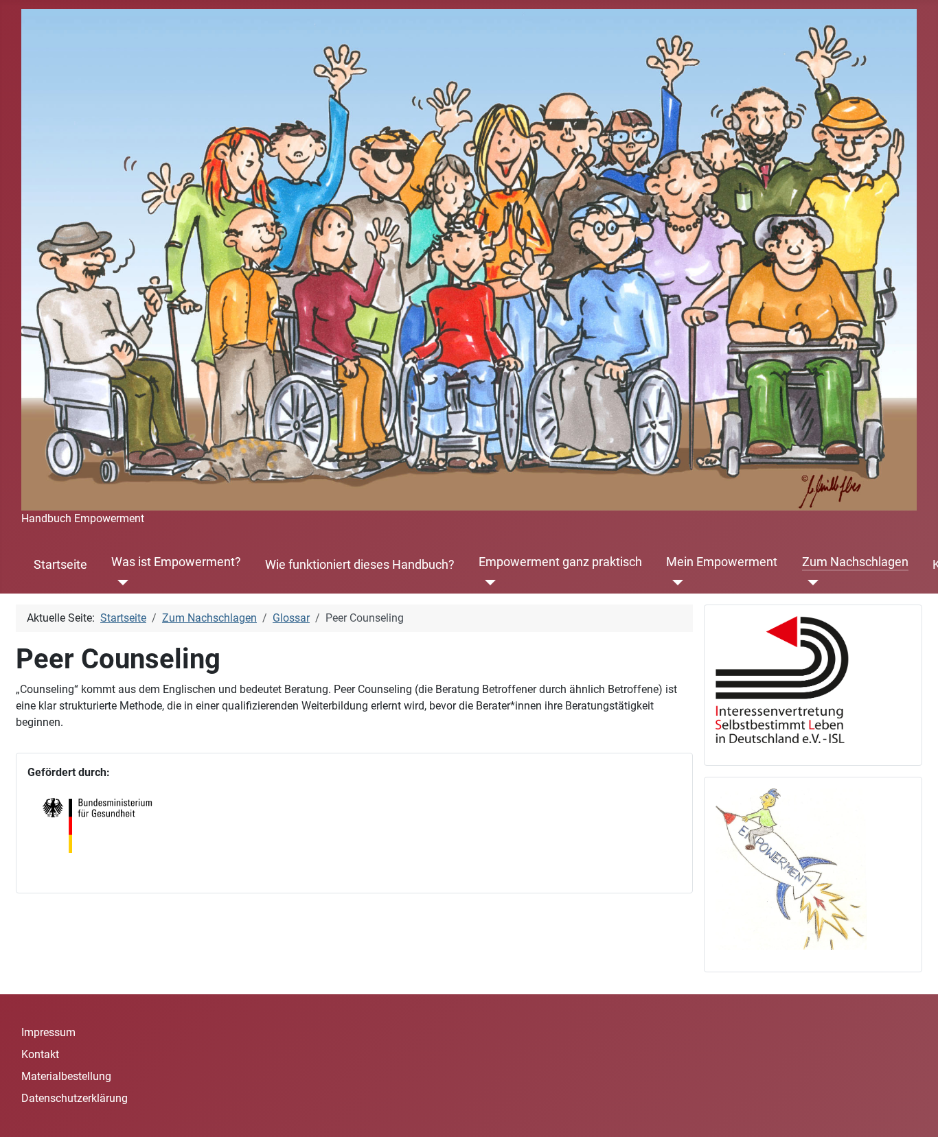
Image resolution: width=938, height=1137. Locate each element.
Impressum (48, 1032)
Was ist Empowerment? (176, 562)
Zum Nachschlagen (855, 562)
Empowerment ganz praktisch (560, 562)
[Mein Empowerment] (674, 582)
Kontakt (40, 1054)
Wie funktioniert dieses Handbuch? (360, 565)
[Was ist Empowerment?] (119, 582)
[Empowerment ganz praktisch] (487, 582)
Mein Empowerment (721, 562)
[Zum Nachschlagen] (810, 582)
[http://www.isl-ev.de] (791, 678)
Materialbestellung (66, 1076)
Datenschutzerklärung (74, 1098)
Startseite (60, 565)
